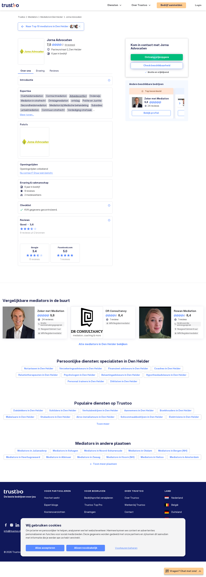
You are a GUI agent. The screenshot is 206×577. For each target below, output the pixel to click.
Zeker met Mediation (156, 98)
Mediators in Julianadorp (32, 450)
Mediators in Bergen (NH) (172, 450)
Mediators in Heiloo (152, 457)
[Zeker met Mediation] (137, 102)
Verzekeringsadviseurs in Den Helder (80, 368)
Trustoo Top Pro (93, 505)
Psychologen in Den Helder (79, 375)
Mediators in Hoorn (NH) (120, 457)
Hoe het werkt (52, 497)
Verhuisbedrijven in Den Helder (100, 410)
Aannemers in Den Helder (139, 410)
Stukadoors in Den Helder (55, 417)
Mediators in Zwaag (88, 457)
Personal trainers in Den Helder (86, 381)
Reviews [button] (54, 70)
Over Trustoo (132, 497)
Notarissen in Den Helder (38, 368)
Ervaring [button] (40, 70)
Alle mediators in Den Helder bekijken (103, 344)
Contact (129, 512)
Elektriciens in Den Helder (184, 417)
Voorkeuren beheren (126, 548)
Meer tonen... (27, 114)
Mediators (32, 17)
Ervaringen (90, 512)
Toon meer (103, 423)
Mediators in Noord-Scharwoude (103, 450)
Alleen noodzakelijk (85, 547)
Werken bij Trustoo (135, 505)
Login (198, 5)
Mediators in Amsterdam (184, 457)
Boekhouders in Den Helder (176, 410)
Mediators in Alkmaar (58, 457)
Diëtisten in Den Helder (123, 381)
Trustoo (21, 17)
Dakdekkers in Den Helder (28, 410)
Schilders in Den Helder (62, 410)
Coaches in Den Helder (167, 368)
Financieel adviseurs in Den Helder (128, 368)
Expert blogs (51, 505)
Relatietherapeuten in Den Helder (38, 375)
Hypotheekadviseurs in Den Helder (166, 375)
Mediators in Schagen (65, 450)
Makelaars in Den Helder (20, 417)
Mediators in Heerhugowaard (23, 457)
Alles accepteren (45, 547)
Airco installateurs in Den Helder (95, 417)
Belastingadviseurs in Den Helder (120, 375)
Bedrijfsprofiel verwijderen (98, 497)
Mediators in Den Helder (51, 17)
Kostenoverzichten (54, 512)
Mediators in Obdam (140, 450)
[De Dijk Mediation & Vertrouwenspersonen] (183, 102)
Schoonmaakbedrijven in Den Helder (142, 417)
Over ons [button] (25, 70)
